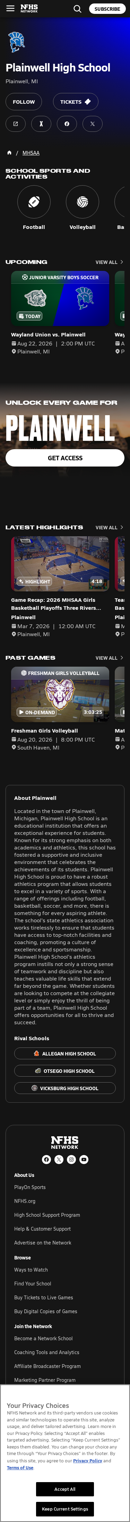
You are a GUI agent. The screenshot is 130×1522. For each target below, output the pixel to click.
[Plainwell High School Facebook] (67, 124)
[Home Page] (9, 152)
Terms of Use (20, 1467)
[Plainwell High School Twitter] (93, 124)
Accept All (64, 1489)
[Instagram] (71, 1159)
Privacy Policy (87, 1460)
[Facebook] (46, 1159)
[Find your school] (77, 8)
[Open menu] (10, 8)
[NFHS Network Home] (29, 9)
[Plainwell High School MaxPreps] (41, 124)
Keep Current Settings (65, 1509)
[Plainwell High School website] (16, 124)
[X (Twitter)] (58, 1159)
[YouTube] (83, 1159)
